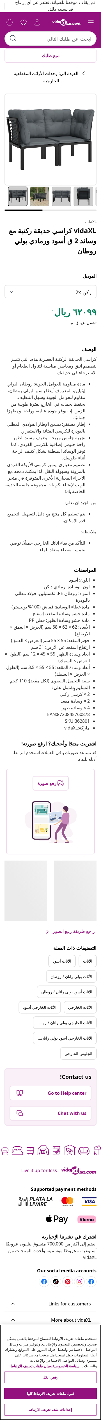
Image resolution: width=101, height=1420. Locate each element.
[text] (73, 313)
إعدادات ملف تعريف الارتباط (50, 1409)
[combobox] (50, 38)
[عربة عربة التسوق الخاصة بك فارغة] (9, 22)
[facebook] (91, 1281)
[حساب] (37, 22)
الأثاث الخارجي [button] (80, 1007)
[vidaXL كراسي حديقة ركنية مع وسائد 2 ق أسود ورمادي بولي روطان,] (50, 139)
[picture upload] (51, 822)
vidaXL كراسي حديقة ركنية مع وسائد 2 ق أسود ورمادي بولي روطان (53, 240)
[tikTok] (56, 1281)
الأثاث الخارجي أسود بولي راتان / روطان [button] (62, 1038)
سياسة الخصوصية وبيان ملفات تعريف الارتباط (45, 1365)
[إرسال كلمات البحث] (12, 38)
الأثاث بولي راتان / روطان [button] (71, 976)
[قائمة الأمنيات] (23, 22)
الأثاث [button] (87, 961)
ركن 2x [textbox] (83, 292)
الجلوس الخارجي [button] (78, 1053)
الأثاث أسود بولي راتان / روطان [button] (66, 991)
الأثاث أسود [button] (62, 961)
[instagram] (79, 1281)
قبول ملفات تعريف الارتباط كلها (50, 1393)
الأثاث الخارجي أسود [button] (39, 1007)
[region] (50, 1372)
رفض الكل (50, 1377)
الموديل (90, 276)
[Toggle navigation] (91, 22)
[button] (50, 1304)
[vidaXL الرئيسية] (66, 22)
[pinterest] (67, 1281)
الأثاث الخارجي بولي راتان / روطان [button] (64, 1022)
